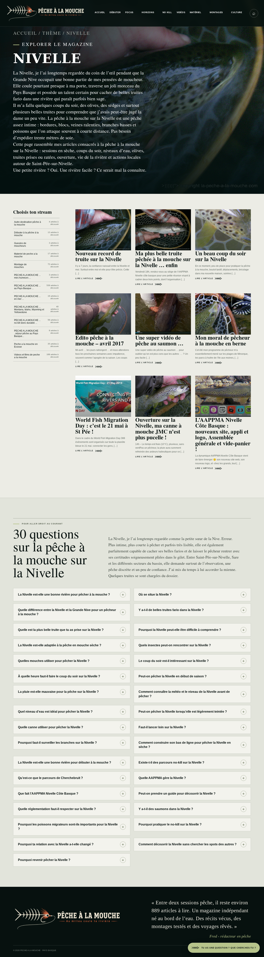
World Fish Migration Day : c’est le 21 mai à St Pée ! (101, 425)
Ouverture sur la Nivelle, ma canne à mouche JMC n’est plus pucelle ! (158, 428)
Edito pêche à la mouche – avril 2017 (99, 340)
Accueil (25, 33)
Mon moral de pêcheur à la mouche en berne (222, 340)
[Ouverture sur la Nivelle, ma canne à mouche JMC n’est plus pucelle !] (163, 396)
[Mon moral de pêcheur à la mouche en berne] (223, 313)
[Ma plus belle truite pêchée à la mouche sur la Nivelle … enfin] (163, 229)
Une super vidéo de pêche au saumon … (159, 340)
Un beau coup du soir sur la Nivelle (220, 256)
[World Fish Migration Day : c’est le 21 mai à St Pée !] (103, 396)
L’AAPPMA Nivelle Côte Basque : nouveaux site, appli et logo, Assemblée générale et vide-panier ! (222, 434)
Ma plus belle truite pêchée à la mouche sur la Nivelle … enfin (163, 259)
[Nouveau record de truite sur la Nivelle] (103, 229)
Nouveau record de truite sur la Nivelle (98, 256)
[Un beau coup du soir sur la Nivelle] (223, 229)
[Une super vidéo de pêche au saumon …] (163, 313)
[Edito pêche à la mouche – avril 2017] (103, 313)
